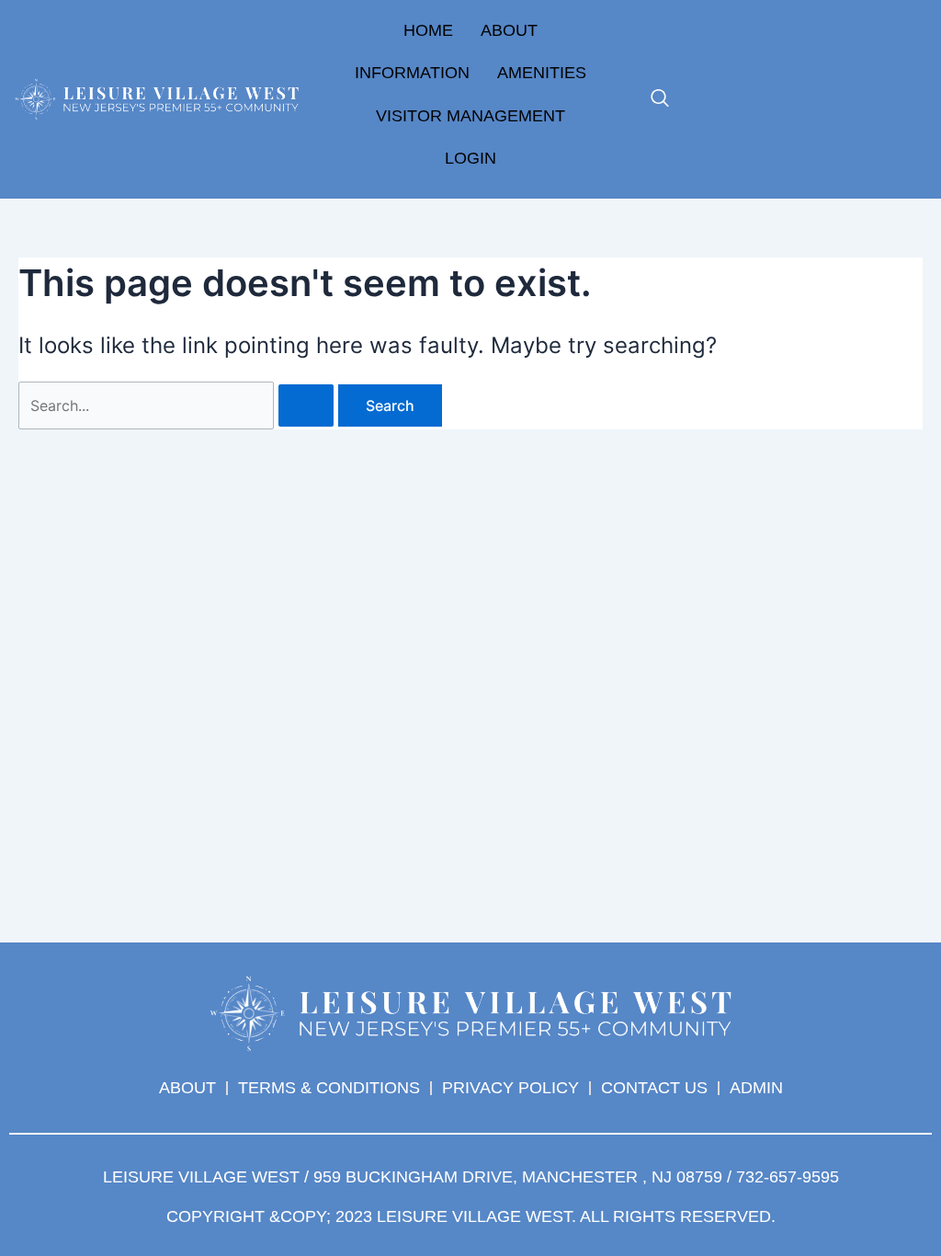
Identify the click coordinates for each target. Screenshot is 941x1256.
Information (412, 72)
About (509, 30)
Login (470, 158)
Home (428, 30)
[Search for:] (178, 405)
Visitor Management (470, 116)
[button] (659, 99)
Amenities (541, 72)
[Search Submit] (306, 405)
